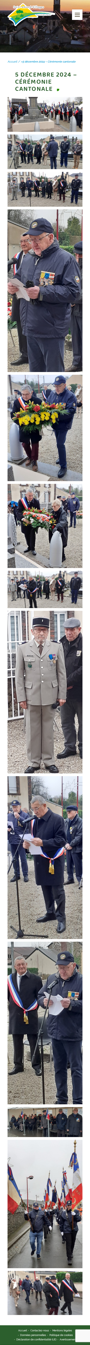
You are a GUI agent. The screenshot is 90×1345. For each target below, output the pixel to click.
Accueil (22, 1330)
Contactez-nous (39, 1330)
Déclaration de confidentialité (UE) (36, 1339)
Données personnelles (33, 1335)
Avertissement (68, 1339)
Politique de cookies (61, 1335)
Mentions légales (62, 1330)
